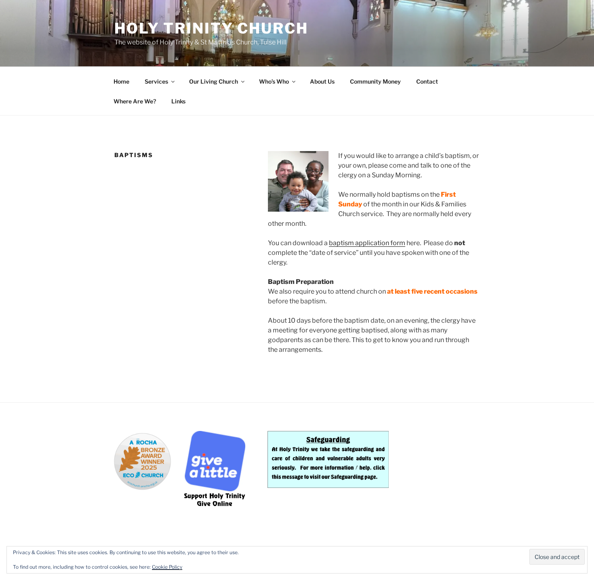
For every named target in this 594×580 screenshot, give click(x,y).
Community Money (375, 81)
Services (156, 81)
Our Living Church (213, 81)
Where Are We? (135, 101)
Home (121, 81)
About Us (322, 81)
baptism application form (367, 243)
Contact (427, 81)
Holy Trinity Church (211, 28)
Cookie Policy (167, 567)
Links (178, 101)
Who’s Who (274, 81)
